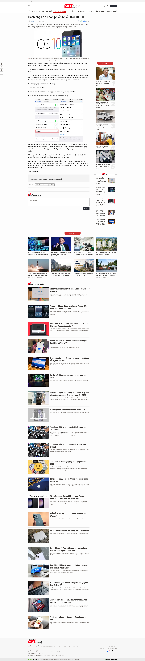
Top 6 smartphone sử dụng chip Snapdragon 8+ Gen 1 (68, 618)
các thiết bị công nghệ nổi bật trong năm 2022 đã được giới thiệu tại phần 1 (63, 434)
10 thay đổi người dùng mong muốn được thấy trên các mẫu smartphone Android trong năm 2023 (69, 393)
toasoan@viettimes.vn (108, 645)
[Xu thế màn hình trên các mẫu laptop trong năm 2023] (38, 380)
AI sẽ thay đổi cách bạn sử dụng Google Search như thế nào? (101, 180)
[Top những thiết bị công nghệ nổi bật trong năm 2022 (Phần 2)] (38, 432)
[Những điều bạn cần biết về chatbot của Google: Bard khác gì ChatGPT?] (111, 212)
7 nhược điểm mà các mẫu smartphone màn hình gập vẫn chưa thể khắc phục (68, 601)
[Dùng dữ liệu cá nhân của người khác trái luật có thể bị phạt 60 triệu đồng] (38, 244)
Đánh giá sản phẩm (36, 284)
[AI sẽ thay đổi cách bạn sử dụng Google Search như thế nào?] (111, 180)
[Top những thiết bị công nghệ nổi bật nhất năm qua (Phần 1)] (38, 450)
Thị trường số (72, 11)
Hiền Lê (32, 21)
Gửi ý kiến (86, 208)
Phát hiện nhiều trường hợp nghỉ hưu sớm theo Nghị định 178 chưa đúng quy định (102, 104)
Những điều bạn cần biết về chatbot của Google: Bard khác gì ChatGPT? (101, 213)
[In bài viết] (81, 21)
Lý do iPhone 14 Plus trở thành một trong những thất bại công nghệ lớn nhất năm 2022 (68, 549)
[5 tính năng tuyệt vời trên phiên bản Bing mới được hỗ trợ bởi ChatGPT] (111, 221)
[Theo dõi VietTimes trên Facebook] (104, 651)
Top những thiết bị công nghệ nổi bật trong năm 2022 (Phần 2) (68, 428)
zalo (107, 651)
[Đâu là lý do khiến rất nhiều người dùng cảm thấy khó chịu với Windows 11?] (38, 570)
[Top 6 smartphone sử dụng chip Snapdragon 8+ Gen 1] (38, 622)
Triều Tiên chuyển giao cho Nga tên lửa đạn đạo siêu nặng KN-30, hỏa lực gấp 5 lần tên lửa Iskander (38, 275)
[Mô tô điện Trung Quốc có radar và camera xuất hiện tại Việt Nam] (105, 156)
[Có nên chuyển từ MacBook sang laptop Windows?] (38, 536)
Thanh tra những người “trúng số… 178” (102, 146)
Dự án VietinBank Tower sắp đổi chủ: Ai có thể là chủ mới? (83, 274)
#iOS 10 (45, 184)
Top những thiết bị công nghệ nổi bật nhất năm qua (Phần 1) (69, 445)
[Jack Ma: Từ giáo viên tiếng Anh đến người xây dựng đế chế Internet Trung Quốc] (61, 244)
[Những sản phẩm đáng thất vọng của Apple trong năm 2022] (38, 484)
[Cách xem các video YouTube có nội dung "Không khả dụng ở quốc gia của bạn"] (111, 201)
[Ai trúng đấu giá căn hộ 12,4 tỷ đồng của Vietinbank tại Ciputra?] (106, 244)
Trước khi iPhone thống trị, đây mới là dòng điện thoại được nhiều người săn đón (100, 191)
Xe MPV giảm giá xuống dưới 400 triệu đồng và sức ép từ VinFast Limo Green (102, 126)
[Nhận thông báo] (104, 6)
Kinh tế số (49, 11)
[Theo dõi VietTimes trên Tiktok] (112, 651)
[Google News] (86, 21)
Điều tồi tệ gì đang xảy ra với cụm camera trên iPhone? (68, 514)
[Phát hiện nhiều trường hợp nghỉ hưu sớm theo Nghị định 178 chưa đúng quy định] (105, 94)
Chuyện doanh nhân (99, 11)
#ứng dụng (38, 184)
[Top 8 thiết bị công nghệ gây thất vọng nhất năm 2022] (38, 467)
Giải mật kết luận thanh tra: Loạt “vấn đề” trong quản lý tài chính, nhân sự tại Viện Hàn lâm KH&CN (106, 275)
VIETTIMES (72, 6)
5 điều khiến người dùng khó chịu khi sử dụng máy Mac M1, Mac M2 (69, 583)
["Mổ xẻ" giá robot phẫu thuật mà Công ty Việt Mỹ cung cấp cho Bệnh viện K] (84, 244)
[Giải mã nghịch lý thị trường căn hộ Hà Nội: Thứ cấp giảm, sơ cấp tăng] (61, 265)
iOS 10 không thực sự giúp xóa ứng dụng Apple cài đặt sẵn (46, 179)
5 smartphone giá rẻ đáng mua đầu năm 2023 (67, 409)
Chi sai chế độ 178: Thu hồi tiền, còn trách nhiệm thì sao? (103, 83)
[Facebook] (78, 21)
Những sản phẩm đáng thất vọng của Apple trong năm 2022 (69, 480)
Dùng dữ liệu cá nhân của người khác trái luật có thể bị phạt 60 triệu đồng (38, 253)
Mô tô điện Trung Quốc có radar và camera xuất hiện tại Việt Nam (103, 166)
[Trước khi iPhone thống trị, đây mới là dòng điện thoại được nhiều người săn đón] (111, 189)
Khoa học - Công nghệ (59, 11)
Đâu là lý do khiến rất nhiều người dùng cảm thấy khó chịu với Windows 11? (69, 566)
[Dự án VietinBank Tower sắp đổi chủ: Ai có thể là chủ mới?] (84, 265)
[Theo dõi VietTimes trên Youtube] (109, 651)
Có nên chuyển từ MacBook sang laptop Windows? (69, 530)
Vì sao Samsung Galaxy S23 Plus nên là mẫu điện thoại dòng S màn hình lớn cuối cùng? (68, 497)
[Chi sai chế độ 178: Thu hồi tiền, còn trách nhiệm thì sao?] (105, 73)
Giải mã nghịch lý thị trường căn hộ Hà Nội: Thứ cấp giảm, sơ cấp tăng (60, 274)
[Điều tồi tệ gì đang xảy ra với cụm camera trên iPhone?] (38, 519)
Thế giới (89, 11)
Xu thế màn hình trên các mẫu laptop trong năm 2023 (68, 376)
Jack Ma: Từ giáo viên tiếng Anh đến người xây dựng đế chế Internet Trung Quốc (61, 254)
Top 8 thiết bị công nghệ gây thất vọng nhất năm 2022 (68, 462)
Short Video (81, 11)
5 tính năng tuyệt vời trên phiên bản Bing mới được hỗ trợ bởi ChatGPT (100, 222)
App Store (107, 659)
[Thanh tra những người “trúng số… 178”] (105, 138)
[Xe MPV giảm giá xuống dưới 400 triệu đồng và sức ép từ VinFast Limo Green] (105, 116)
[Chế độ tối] (108, 6)
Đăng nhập (113, 5)
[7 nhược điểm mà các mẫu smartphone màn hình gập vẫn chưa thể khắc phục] (38, 605)
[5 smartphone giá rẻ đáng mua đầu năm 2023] (38, 415)
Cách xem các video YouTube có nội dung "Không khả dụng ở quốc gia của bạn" (100, 202)
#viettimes (51, 184)
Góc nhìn (41, 11)
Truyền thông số (112, 11)
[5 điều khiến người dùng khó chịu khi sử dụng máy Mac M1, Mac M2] (38, 588)
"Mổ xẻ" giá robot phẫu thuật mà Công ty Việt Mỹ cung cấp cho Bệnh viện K (83, 254)
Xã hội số (34, 11)
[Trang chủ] (29, 11)
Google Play (114, 659)
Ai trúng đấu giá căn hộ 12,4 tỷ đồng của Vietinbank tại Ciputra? (106, 253)
